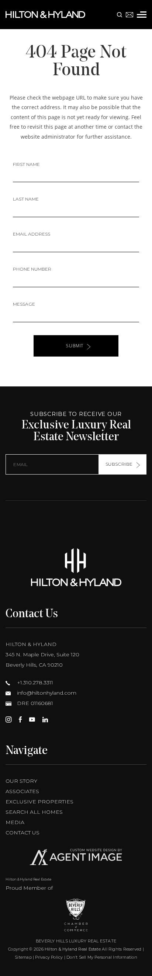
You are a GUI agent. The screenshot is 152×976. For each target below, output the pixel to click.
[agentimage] (76, 858)
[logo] (76, 567)
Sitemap (23, 957)
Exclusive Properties (39, 801)
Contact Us (22, 832)
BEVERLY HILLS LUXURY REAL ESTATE (76, 941)
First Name (26, 164)
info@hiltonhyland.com (45, 693)
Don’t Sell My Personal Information (101, 957)
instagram (8, 719)
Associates (22, 791)
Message (24, 304)
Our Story (21, 781)
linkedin (45, 719)
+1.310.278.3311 (34, 682)
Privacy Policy (49, 957)
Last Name (26, 199)
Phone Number (32, 269)
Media (15, 822)
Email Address (31, 234)
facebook (20, 719)
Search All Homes (34, 812)
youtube (32, 719)
